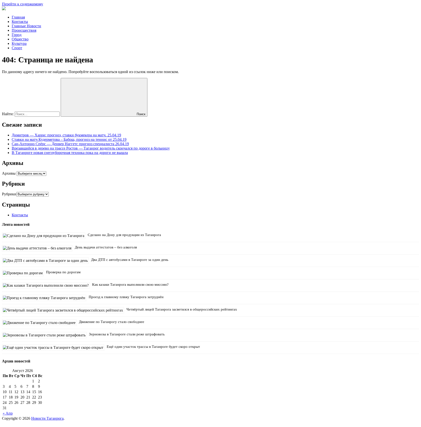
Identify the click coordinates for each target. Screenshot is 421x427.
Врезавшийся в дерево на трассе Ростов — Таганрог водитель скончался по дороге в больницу (91, 148)
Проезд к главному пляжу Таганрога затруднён (126, 297)
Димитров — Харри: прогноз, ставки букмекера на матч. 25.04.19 (66, 135)
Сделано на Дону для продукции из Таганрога (124, 235)
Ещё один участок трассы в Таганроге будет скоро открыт (153, 347)
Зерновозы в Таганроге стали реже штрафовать (127, 334)
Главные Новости (26, 26)
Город (16, 35)
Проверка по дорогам (63, 272)
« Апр (8, 413)
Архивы (9, 173)
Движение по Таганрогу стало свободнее (111, 322)
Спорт (17, 48)
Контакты (20, 21)
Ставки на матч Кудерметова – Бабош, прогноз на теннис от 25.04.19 (69, 139)
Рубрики (9, 194)
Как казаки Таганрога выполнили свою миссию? (130, 284)
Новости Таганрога (47, 418)
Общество (20, 39)
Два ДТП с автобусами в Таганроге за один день (129, 260)
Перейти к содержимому (22, 4)
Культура (19, 43)
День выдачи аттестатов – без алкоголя (106, 247)
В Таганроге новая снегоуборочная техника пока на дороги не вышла (70, 153)
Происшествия (24, 30)
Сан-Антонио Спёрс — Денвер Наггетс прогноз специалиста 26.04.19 (70, 144)
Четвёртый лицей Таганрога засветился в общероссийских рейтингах (181, 309)
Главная (18, 17)
